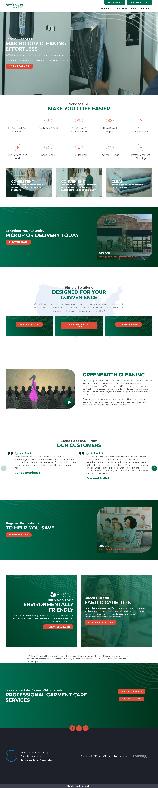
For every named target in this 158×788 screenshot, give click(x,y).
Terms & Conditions (30, 760)
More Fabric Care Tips (100, 622)
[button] (107, 8)
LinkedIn (79, 728)
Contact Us (37, 756)
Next (154, 468)
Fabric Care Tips (42, 752)
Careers (30, 752)
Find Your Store (140, 2)
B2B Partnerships (128, 324)
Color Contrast (89, 786)
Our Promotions (18, 535)
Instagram (86, 728)
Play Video (68, 402)
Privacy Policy (45, 760)
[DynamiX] (140, 756)
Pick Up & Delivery (29, 324)
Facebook (72, 728)
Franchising (114, 2)
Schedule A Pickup (19, 66)
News (23, 752)
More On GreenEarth (58, 627)
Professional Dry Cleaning (79, 325)
